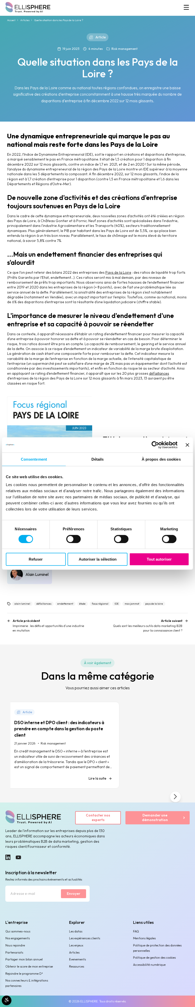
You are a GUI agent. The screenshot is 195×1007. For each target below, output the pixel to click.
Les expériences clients (84, 938)
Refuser (36, 559)
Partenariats (14, 952)
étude (82, 603)
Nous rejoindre (15, 945)
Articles (24, 20)
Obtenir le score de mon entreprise (29, 966)
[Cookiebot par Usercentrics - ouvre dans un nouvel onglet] (155, 445)
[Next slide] (175, 796)
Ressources (76, 966)
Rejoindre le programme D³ (24, 973)
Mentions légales (144, 938)
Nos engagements (17, 938)
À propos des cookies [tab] (161, 459)
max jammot (132, 603)
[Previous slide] (19, 796)
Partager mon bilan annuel (24, 959)
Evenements (77, 959)
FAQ (136, 931)
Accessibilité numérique (149, 965)
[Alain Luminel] (29, 574)
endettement (65, 603)
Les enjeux (76, 945)
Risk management (124, 49)
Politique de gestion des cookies (154, 957)
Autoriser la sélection (98, 559)
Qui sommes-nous (17, 931)
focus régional (100, 603)
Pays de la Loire (118, 272)
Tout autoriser (159, 559)
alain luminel (22, 603)
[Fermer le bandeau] (187, 445)
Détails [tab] (97, 459)
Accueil (11, 20)
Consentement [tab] (34, 459)
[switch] (73, 539)
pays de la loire (154, 603)
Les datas (75, 931)
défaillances (159, 373)
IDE (117, 603)
